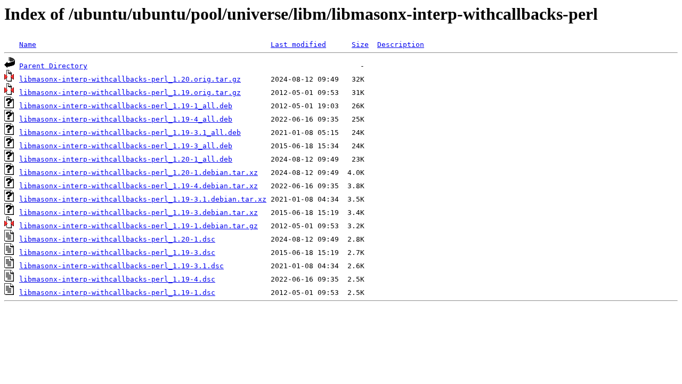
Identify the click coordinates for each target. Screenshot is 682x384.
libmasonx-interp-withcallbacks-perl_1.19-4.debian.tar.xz (138, 186)
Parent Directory (53, 66)
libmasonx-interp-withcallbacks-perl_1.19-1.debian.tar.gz (138, 226)
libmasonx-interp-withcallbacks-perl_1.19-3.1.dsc (121, 266)
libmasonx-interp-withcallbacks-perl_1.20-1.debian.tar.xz (138, 173)
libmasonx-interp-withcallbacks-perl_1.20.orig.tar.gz (130, 79)
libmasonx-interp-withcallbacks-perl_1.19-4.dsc (117, 279)
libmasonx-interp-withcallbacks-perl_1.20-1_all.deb (125, 159)
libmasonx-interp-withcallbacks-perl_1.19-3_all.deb (125, 146)
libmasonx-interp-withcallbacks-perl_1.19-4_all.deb (125, 119)
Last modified (298, 45)
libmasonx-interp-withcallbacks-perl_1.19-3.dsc (117, 253)
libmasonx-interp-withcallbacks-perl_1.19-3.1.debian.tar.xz (142, 199)
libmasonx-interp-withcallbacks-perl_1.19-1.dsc (117, 293)
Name (27, 45)
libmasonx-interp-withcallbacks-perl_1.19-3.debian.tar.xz (138, 213)
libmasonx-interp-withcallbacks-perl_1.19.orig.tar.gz (130, 93)
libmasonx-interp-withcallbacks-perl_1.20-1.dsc (117, 239)
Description (400, 45)
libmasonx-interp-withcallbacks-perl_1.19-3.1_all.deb (130, 133)
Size (360, 45)
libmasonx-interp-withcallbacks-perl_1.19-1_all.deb (125, 106)
